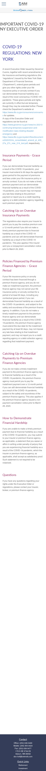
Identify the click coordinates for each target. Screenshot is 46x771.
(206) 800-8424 (26, 745)
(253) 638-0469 (26, 743)
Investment (23, 768)
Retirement (23, 765)
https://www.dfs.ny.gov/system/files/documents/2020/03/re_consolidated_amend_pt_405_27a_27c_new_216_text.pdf (23, 140)
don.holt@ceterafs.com (23, 756)
